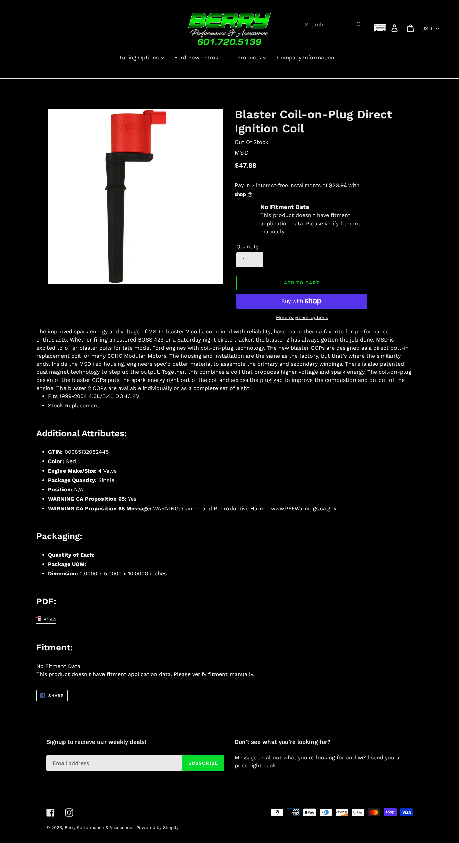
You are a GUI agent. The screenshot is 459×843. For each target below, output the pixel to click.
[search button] (359, 24)
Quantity (247, 246)
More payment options (302, 317)
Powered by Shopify (157, 827)
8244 (49, 619)
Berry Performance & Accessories (100, 827)
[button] (380, 28)
